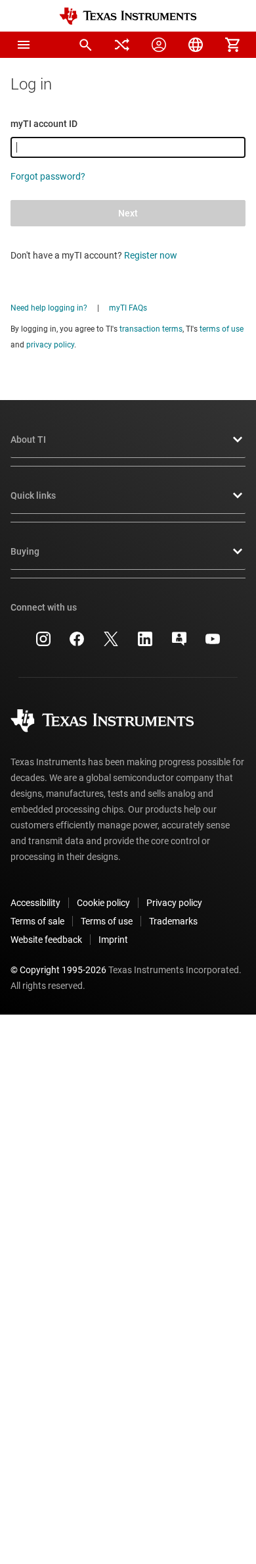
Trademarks (173, 921)
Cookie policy (103, 902)
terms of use (222, 329)
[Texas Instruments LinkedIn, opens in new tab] (145, 643)
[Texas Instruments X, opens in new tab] (111, 643)
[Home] (128, 16)
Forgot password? (48, 176)
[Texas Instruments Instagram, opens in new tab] (43, 643)
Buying (25, 551)
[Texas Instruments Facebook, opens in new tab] (77, 643)
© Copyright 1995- (58, 970)
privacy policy (50, 344)
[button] (23, 45)
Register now (150, 255)
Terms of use (107, 921)
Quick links (33, 495)
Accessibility (35, 902)
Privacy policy (174, 902)
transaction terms (150, 329)
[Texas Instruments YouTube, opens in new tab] (213, 643)
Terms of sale (37, 921)
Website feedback (46, 939)
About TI (28, 439)
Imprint (113, 939)
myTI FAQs (128, 308)
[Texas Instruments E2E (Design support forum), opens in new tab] (179, 643)
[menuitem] (85, 45)
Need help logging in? (49, 308)
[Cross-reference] (122, 45)
